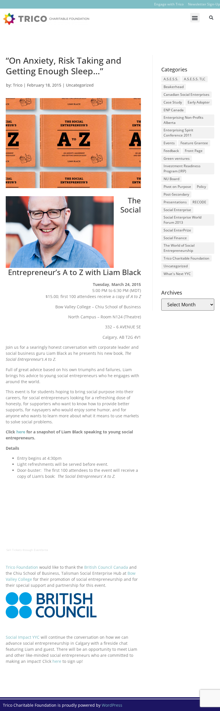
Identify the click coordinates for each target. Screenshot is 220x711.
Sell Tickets (14, 550)
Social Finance (175, 237)
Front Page (194, 150)
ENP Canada (174, 110)
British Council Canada (106, 567)
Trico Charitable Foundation (186, 258)
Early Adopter (199, 102)
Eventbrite (41, 550)
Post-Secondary (176, 194)
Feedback (171, 150)
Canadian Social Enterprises (186, 94)
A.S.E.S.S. (171, 79)
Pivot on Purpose (177, 186)
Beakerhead (174, 86)
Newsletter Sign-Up (204, 4)
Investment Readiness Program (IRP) (182, 168)
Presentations (175, 202)
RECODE (199, 202)
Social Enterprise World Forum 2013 (182, 220)
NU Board (171, 178)
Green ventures (177, 158)
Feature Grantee (194, 143)
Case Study (173, 102)
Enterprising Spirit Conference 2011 (178, 133)
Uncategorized (80, 85)
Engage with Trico (169, 4)
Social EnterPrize (177, 230)
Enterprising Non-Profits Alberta (183, 120)
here (20, 432)
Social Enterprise (177, 209)
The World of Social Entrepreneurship (179, 248)
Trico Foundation (22, 567)
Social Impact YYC (23, 637)
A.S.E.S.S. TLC (194, 79)
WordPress (112, 705)
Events (169, 143)
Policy (201, 186)
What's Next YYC (177, 273)
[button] (195, 17)
